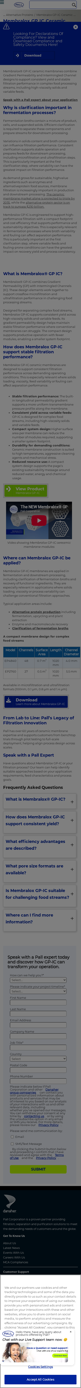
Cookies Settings (40, 1366)
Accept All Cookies (40, 1379)
